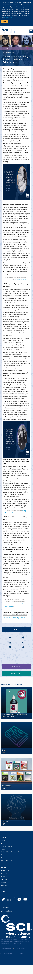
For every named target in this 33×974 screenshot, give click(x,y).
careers (7, 618)
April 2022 (4, 882)
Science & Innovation (7, 861)
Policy (3, 858)
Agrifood (3, 840)
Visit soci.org (6, 911)
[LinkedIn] (8, 900)
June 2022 (4, 876)
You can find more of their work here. (15, 615)
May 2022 (4, 879)
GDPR (21, 953)
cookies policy (8, 17)
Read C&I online (16, 673)
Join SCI (16, 629)
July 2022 (4, 873)
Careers (3, 855)
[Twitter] (3, 900)
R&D (23, 618)
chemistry (15, 618)
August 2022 (5, 870)
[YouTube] (25, 900)
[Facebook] (14, 900)
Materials (4, 849)
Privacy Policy (8, 953)
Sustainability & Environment (10, 852)
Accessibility (6, 948)
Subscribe (5, 907)
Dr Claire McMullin (21, 280)
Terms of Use (21, 948)
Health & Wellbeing (6, 846)
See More (4, 885)
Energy (3, 843)
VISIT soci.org (16, 666)
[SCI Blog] (19, 900)
